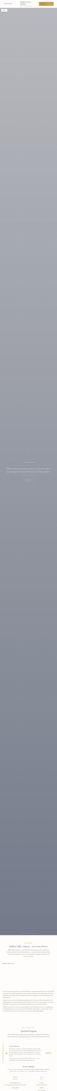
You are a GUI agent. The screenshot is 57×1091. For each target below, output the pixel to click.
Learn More (28, 480)
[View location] (38, 3)
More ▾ (4, 10)
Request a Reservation (44, 4)
